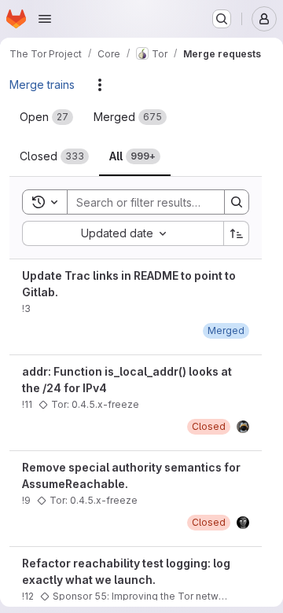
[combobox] (122, 233)
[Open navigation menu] (44, 18)
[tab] (46, 117)
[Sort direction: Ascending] (236, 233)
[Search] (236, 202)
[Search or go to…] (221, 18)
